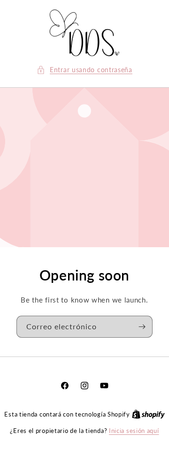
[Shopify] (148, 414)
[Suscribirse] (141, 327)
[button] (84, 70)
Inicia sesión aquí (134, 430)
